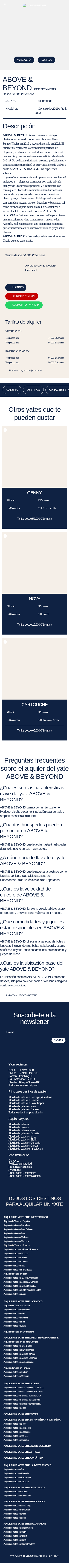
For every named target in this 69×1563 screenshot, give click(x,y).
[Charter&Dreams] (34, 5)
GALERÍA (12, 389)
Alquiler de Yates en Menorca (16, 1241)
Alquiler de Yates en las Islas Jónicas (19, 1354)
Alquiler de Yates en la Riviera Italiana (19, 1286)
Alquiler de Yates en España (17, 1221)
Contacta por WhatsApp (26, 305)
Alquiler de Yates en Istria (14, 1313)
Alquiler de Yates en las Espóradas (18, 1362)
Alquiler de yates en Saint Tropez (26, 1103)
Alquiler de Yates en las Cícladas (18, 1345)
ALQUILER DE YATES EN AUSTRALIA (22, 1452)
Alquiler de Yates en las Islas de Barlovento (22, 1395)
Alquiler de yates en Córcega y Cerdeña (30, 1097)
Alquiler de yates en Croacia (23, 1100)
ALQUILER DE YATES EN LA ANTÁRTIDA (23, 1458)
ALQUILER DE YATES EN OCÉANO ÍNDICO (24, 1487)
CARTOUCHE (34, 704)
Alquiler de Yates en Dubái (15, 1513)
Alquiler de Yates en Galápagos (17, 1432)
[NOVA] (34, 592)
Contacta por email (24, 296)
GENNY (34, 492)
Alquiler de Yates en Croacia (17, 1305)
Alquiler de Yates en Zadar (15, 1325)
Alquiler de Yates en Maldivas (16, 1491)
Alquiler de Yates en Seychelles (17, 1495)
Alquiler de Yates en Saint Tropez (18, 1269)
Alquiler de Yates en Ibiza (14, 1233)
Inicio (8, 995)
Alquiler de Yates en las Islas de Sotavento (22, 1399)
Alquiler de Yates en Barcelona (17, 1225)
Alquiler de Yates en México (15, 1436)
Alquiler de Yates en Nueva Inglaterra (19, 1544)
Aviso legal (14, 1169)
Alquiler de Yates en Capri (14, 1294)
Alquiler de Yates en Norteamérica (18, 1527)
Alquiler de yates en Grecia (23, 1145)
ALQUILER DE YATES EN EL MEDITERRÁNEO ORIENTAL (31, 1337)
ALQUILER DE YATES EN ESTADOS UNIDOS (25, 1523)
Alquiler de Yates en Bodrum (16, 1372)
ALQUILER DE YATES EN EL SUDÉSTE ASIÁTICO (27, 1465)
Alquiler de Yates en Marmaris (16, 1376)
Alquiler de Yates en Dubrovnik (17, 1309)
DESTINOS (46, 60)
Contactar (13, 1160)
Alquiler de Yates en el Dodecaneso (19, 1349)
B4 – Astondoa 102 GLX (21, 1079)
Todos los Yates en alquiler (23, 1085)
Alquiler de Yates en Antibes (15, 1257)
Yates (14, 995)
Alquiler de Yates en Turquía (17, 1368)
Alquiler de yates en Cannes (23, 1109)
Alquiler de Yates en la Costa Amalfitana (21, 1277)
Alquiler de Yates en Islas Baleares (18, 1229)
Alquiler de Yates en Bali (14, 1469)
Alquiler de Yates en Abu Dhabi (17, 1509)
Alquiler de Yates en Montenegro (19, 1331)
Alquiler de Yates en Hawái (15, 1540)
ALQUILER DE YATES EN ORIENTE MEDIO (24, 1501)
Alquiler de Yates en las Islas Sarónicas (20, 1358)
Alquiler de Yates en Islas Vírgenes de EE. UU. (24, 1387)
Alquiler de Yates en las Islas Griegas (21, 1341)
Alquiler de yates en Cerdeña (24, 1142)
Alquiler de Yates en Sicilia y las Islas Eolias (22, 1290)
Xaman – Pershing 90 (20, 1076)
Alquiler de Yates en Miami (15, 1531)
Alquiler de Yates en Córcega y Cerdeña (21, 1282)
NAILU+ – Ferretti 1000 (21, 1069)
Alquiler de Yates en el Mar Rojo (17, 1505)
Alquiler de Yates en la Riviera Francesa (21, 1249)
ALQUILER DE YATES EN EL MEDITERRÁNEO (26, 1217)
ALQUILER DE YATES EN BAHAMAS (21, 1413)
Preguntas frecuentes (20, 1166)
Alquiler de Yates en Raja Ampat (17, 1477)
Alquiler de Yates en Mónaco (16, 1253)
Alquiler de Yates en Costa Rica (17, 1427)
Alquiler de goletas (18, 1127)
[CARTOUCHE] (34, 698)
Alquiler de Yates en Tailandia (16, 1481)
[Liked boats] (64, 4)
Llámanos (18, 287)
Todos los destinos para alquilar (25, 1112)
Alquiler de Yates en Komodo (16, 1473)
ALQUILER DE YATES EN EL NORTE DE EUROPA (27, 1446)
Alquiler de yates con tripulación (25, 1148)
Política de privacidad (20, 1163)
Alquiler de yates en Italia (21, 1136)
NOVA (34, 598)
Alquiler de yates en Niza (22, 1106)
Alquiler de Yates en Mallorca (16, 1237)
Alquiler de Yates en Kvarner (16, 1317)
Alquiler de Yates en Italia (15, 1273)
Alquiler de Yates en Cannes (16, 1261)
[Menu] (5, 4)
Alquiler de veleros (18, 1124)
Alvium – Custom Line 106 (23, 1072)
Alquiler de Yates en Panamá (16, 1440)
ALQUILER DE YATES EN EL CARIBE (21, 1383)
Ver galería (24, 60)
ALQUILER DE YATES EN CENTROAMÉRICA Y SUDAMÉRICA (33, 1419)
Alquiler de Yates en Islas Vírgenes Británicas (23, 1391)
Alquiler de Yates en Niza (14, 1265)
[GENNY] (34, 486)
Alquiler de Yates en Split (14, 1321)
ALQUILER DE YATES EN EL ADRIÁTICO (23, 1301)
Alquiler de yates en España (23, 1133)
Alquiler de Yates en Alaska (15, 1536)
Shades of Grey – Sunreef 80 (24, 1082)
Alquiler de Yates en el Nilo (15, 1517)
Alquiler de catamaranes (21, 1130)
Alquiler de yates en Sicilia (22, 1139)
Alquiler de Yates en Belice (15, 1423)
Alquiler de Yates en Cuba (15, 1407)
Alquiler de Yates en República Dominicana (22, 1403)
